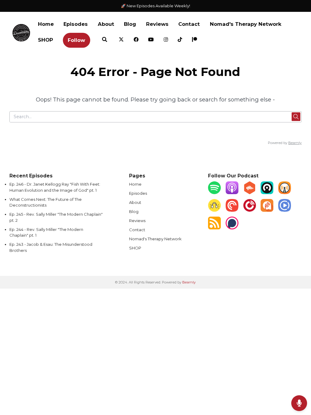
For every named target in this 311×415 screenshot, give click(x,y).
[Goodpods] (214, 210)
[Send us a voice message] (299, 403)
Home (46, 24)
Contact (189, 24)
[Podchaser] (232, 227)
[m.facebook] (136, 40)
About (106, 24)
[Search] (104, 40)
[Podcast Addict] (267, 210)
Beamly (189, 282)
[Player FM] (249, 210)
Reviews (157, 24)
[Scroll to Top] (299, 383)
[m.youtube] (151, 40)
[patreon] (194, 40)
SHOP (45, 40)
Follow (76, 40)
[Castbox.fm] (249, 192)
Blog (130, 24)
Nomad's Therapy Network (246, 24)
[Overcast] (284, 192)
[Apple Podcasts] (232, 192)
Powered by (285, 143)
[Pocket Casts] (232, 210)
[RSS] (214, 227)
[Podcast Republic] (284, 210)
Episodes (75, 24)
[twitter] (121, 40)
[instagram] (166, 40)
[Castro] (267, 192)
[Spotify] (214, 192)
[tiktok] (180, 40)
